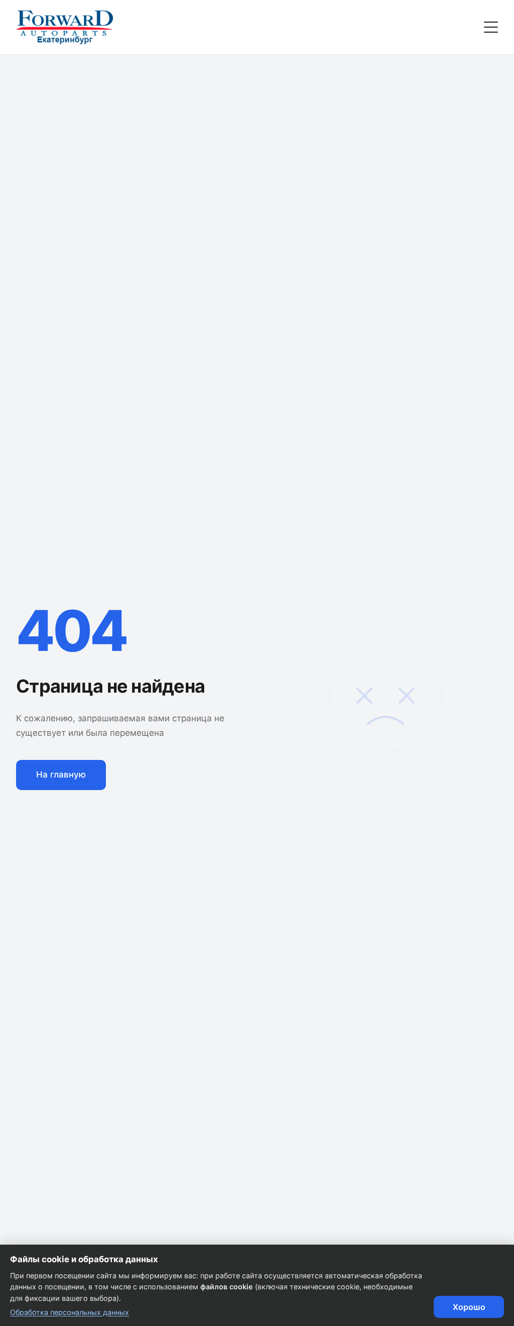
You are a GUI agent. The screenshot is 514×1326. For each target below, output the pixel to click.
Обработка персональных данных (69, 1312)
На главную (61, 774)
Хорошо (469, 1307)
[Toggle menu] (491, 27)
